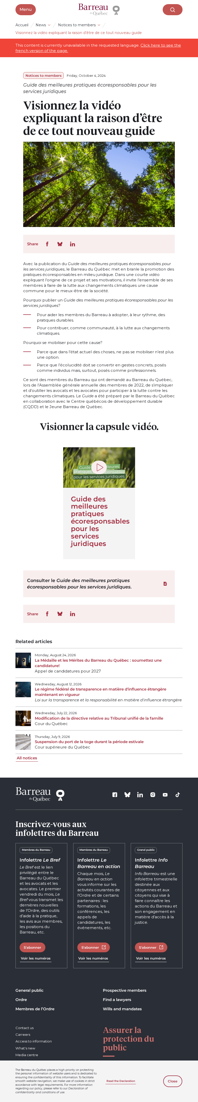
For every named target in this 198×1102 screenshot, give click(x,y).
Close (172, 1081)
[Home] (99, 10)
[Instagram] (153, 795)
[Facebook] (115, 795)
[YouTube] (165, 795)
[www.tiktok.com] (178, 795)
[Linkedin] (140, 795)
